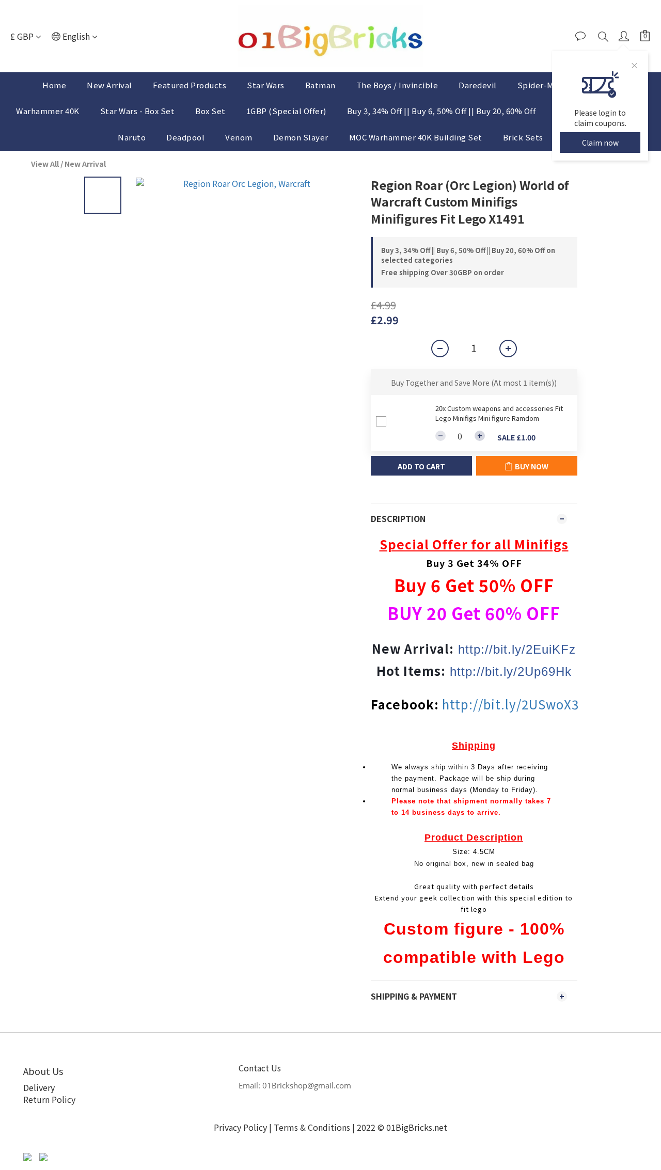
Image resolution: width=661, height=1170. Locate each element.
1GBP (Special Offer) (286, 110)
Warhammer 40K (48, 110)
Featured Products (190, 85)
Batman (320, 85)
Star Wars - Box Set (137, 110)
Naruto (132, 137)
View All (45, 164)
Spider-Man (540, 85)
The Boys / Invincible (397, 85)
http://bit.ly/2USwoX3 (510, 704)
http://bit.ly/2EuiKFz (517, 649)
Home (54, 85)
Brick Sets (523, 137)
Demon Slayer (300, 137)
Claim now (600, 142)
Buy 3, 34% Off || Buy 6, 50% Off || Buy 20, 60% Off (441, 110)
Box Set (210, 110)
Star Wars (266, 85)
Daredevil (478, 85)
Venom (239, 137)
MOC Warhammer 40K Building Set (415, 137)
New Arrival (109, 85)
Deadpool (185, 137)
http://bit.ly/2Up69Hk (511, 671)
